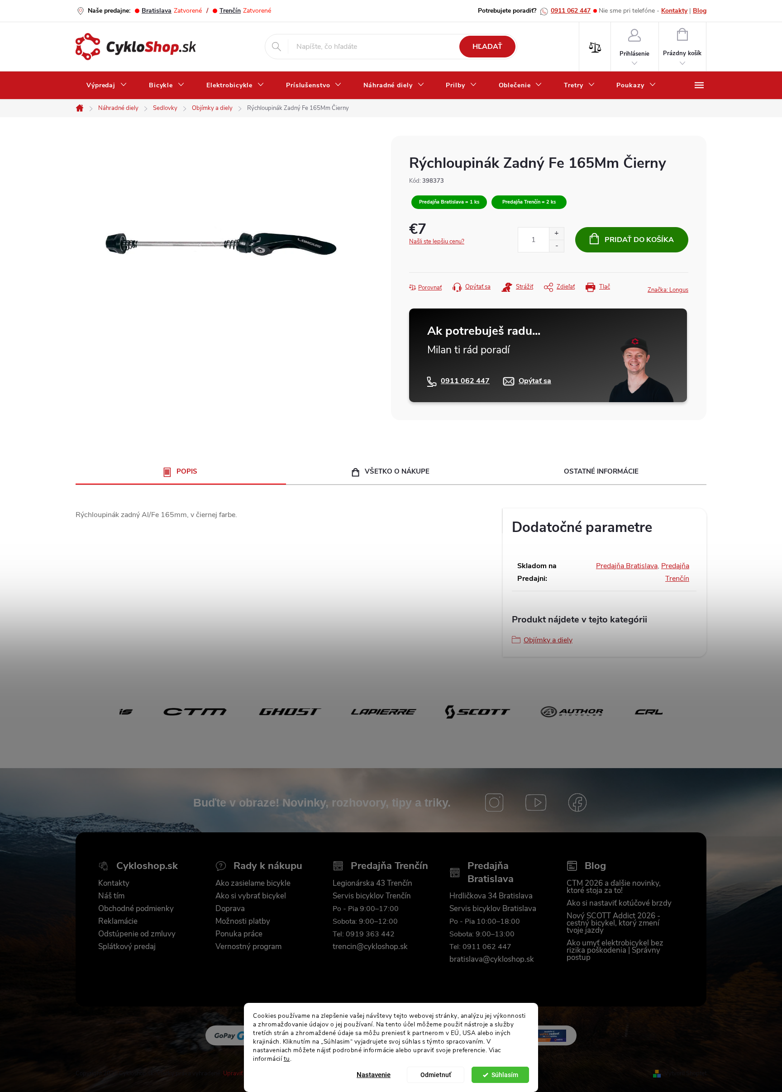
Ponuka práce (238, 934)
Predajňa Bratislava (627, 566)
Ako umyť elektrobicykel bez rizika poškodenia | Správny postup (615, 950)
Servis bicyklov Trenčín (372, 896)
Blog (699, 10)
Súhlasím (504, 1074)
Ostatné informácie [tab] (601, 471)
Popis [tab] (186, 471)
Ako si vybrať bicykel (250, 896)
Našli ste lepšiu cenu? (436, 241)
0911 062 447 (571, 10)
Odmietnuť (435, 1074)
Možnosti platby (242, 921)
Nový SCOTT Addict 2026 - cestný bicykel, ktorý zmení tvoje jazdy (613, 923)
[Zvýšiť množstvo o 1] (556, 234)
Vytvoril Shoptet (685, 1073)
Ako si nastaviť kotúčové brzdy (619, 903)
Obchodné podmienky (136, 908)
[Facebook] (577, 802)
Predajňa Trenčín (389, 866)
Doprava (230, 908)
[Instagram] (494, 802)
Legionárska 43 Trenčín (372, 883)
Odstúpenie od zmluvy (137, 934)
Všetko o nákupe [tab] (397, 471)
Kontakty (674, 10)
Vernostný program (248, 946)
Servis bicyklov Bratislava (492, 908)
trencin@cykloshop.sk (370, 946)
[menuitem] (107, 85)
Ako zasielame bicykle (253, 883)
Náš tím (111, 896)
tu (287, 1058)
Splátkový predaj (127, 946)
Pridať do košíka (639, 240)
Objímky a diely (548, 640)
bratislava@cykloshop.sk (491, 959)
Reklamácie (118, 921)
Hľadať (487, 47)
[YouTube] (536, 802)
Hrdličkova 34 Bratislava (491, 896)
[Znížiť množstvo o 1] (556, 246)
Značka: (668, 290)
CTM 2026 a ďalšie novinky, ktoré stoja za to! (614, 887)
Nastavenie (374, 1075)
